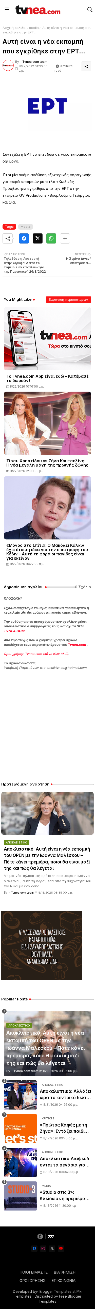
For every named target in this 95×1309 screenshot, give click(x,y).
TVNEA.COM (14, 631)
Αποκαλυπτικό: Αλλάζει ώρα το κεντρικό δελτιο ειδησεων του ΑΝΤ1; (65, 1095)
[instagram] (43, 1248)
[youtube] (61, 1248)
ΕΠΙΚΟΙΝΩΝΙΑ (63, 1280)
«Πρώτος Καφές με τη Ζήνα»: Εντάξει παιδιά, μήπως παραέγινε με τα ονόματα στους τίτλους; (65, 1128)
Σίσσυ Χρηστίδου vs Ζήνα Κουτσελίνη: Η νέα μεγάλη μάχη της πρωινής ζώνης (47, 463)
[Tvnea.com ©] (37, 10)
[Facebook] (24, 238)
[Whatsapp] (51, 238)
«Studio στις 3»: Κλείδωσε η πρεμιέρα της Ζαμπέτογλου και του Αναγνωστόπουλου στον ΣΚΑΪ (65, 1196)
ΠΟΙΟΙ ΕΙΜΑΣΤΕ (34, 1272)
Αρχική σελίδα (14, 28)
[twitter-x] (52, 1248)
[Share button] (65, 238)
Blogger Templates (55, 1291)
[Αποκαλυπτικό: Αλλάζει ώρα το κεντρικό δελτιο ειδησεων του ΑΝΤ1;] (20, 1095)
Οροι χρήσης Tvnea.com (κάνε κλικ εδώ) (36, 654)
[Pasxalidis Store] (41, 978)
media (34, 28)
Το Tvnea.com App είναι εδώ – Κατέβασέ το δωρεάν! (47, 378)
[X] (38, 238)
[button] (90, 10)
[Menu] (7, 10)
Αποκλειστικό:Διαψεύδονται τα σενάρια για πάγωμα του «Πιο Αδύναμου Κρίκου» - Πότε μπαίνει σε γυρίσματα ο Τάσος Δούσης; (64, 1162)
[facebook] (34, 1248)
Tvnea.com (77, 644)
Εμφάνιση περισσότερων (68, 299)
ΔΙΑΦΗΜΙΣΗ (64, 1272)
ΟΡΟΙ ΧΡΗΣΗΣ (32, 1280)
